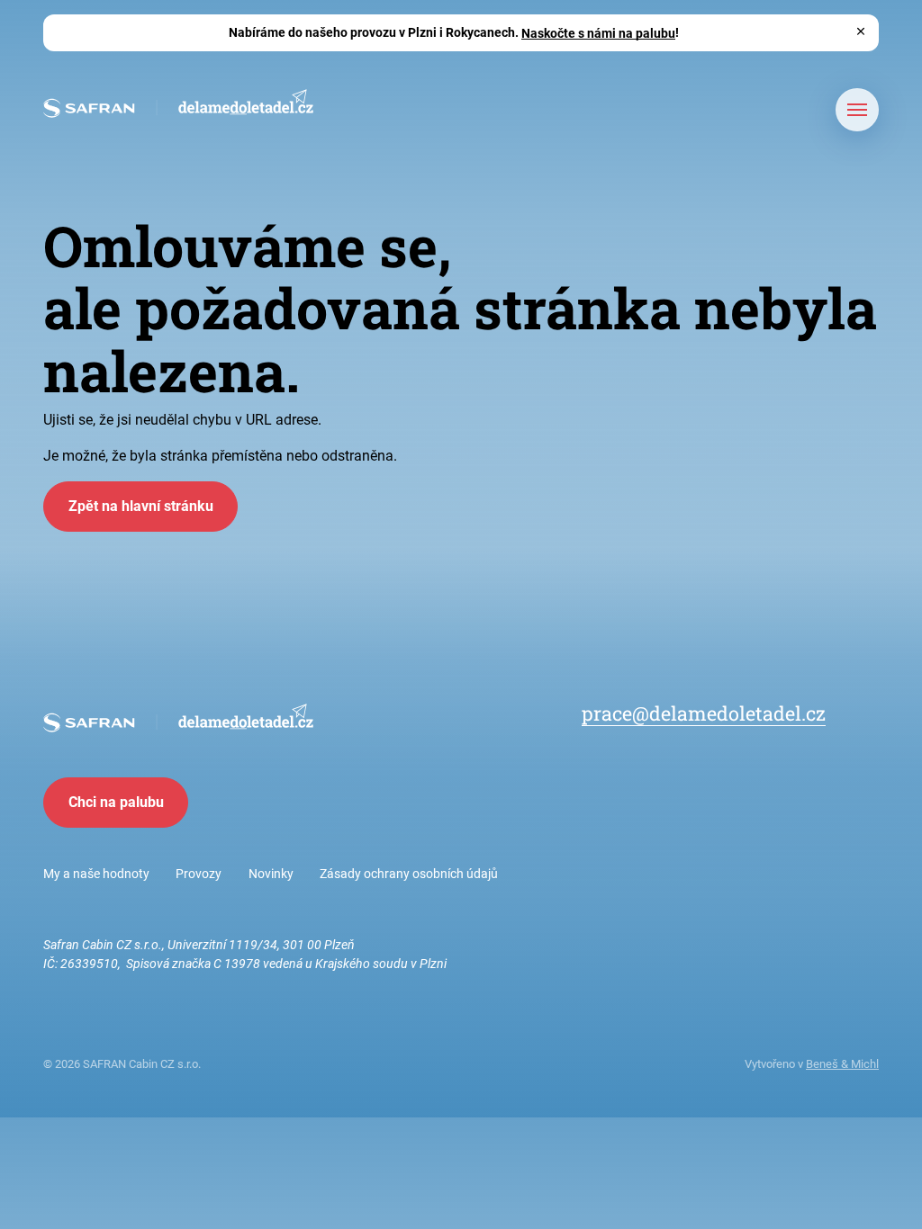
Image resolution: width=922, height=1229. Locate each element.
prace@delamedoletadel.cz (704, 713)
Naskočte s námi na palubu (598, 32)
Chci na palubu (116, 802)
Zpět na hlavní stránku (140, 506)
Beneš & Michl (842, 1064)
